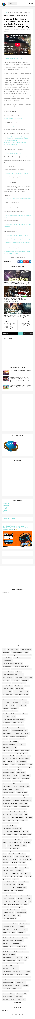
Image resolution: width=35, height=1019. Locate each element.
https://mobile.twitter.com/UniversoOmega (17, 242)
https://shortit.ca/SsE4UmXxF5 (13, 118)
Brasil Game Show (7, 685)
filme (19, 769)
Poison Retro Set (7, 876)
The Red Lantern (7, 951)
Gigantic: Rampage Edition (10, 783)
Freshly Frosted (7, 775)
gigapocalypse (24, 783)
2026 (4, 655)
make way (28, 839)
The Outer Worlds (20, 946)
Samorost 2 (28, 898)
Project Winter (18, 876)
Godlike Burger (7, 786)
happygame (24, 795)
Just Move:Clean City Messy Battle (12, 828)
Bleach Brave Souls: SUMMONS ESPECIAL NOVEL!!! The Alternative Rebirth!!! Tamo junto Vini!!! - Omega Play (20, 379)
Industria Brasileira (24, 806)
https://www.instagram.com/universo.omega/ (17, 239)
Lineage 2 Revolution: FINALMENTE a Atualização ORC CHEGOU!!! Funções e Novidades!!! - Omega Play (15, 299)
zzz (24, 999)
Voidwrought (6, 988)
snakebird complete (16, 907)
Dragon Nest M (7, 755)
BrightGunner (18, 685)
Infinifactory (6, 809)
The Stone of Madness (9, 954)
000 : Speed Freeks (13, 649)
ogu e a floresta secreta (9, 865)
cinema (12, 705)
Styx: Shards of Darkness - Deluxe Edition (14, 921)
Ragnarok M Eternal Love (9, 881)
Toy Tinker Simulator (8, 974)
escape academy (21, 761)
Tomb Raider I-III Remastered (10, 965)
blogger (21, 333)
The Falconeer (19, 940)
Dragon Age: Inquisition (21, 753)
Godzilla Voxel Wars (19, 786)
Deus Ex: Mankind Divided (17, 739)
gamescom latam (25, 775)
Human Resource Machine (10, 803)
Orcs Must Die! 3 (24, 867)
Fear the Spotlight (15, 767)
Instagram (6, 505)
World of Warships (7, 996)
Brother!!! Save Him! (8, 688)
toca (19, 960)
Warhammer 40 (16, 988)
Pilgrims (27, 873)
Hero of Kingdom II (17, 797)
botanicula (25, 680)
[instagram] (12, 1014)
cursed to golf (6, 722)
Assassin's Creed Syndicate (21, 666)
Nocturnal (5, 862)
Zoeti (19, 999)
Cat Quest (14, 699)
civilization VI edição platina (10, 711)
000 (4, 649)
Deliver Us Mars (7, 733)
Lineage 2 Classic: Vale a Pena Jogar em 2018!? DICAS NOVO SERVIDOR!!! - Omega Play (17, 316)
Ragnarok (15, 879)
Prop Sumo (28, 876)
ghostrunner (25, 778)
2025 (26, 652)
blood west (19, 677)
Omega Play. (6, 867)
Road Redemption (8, 890)
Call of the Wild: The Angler (21, 691)
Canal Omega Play (13, 12)
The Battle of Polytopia (9, 932)
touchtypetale (26, 971)
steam (13, 915)
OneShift (14, 867)
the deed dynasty (8, 940)
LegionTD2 (25, 831)
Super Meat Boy (24, 923)
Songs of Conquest (8, 912)
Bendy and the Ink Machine (10, 674)
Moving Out (12, 853)
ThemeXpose (14, 1017)
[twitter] (19, 1014)
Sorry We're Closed (21, 912)
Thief (26, 957)
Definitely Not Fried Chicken (19, 730)
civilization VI (14, 708)
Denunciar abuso (9, 518)
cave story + (6, 702)
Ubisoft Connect (26, 979)
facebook (30, 333)
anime (28, 657)
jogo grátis (15, 820)
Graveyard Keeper (8, 789)
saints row (11, 898)
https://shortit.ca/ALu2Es (11, 126)
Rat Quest (20, 884)
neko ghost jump (7, 856)
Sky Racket (24, 904)
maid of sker (18, 839)
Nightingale (14, 859)
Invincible (5, 811)
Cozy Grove (6, 716)
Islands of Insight (17, 814)
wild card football (23, 991)
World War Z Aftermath (9, 999)
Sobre (23, 909)
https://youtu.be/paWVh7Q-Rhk (13, 58)
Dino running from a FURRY (10, 741)
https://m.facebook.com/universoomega (16, 235)
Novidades (22, 862)
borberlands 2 (15, 680)
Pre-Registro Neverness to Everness (20, 370)
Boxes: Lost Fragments (19, 683)
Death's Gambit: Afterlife (9, 727)
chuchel (5, 705)
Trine (26, 974)
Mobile (4, 848)
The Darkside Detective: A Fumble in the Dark (15, 937)
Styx (19, 915)
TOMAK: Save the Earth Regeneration (13, 963)
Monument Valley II (14, 848)
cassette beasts (25, 697)
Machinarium (14, 837)
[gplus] (16, 1014)
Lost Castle (6, 837)
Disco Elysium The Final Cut (10, 744)
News (27, 856)
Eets (29, 755)
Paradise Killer (19, 870)
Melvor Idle (27, 842)
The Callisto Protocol (8, 935)
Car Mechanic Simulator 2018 (10, 697)
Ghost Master (16, 778)
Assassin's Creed (7, 666)
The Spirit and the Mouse (21, 951)
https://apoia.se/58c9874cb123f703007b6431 (17, 199)
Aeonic (29, 655)
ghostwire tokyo (17, 781)
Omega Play (6, 507)
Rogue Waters (19, 890)
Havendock (6, 797)
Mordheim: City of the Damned (11, 851)
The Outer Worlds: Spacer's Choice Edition (14, 949)
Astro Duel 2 (6, 669)
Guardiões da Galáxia (8, 792)
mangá (4, 842)
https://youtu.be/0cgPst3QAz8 (13, 153)
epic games (11, 761)
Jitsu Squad (29, 817)
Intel (24, 809)
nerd (16, 856)
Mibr (4, 845)
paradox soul (6, 873)
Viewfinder (25, 985)
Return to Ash (6, 887)
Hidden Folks (27, 797)
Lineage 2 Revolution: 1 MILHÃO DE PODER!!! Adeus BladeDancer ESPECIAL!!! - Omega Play (17, 283)
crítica (13, 716)
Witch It (12, 993)
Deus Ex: (5, 739)
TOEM (24, 960)
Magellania (24, 837)
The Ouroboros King (8, 946)
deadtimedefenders (17, 725)
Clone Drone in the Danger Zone (11, 713)
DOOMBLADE (25, 750)
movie (4, 853)
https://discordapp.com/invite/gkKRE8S (16, 173)
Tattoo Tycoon (6, 929)
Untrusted (17, 985)
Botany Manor (6, 683)
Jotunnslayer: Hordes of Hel (10, 823)
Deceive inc (6, 730)
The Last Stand (6, 943)
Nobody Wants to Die (25, 859)
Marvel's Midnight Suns (15, 842)
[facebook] (22, 1014)
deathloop (21, 727)
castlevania (6, 699)
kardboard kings (7, 831)
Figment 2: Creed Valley (9, 769)
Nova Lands (14, 862)
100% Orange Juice (26, 649)
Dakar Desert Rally (18, 722)
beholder (18, 671)
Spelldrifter (6, 915)
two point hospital (8, 979)
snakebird (5, 907)
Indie (15, 806)
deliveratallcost (18, 733)
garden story (6, 778)
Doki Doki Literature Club (9, 747)
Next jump (5, 859)
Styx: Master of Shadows (9, 918)
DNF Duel (22, 744)
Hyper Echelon (23, 803)
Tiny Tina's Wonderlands (9, 960)
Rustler (29, 895)
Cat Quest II (23, 699)
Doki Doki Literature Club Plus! (11, 750)
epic (4, 761)
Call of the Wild (7, 691)
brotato (27, 685)
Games (15, 775)
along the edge (7, 657)
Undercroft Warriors (8, 982)
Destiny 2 (5, 736)
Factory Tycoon (21, 764)
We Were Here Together (9, 991)
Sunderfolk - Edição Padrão (10, 923)
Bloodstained (28, 677)
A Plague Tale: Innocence (18, 655)
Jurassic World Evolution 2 (9, 825)
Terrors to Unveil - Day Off (20, 929)
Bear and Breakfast (8, 671)
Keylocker (17, 831)
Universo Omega (8, 512)
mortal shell (25, 851)
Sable (4, 898)
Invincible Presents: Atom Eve (18, 811)
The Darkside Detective (22, 935)
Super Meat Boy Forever (9, 926)
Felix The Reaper (26, 767)
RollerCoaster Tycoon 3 (9, 893)
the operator (16, 943)
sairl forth (19, 898)
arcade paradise (7, 660)
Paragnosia (15, 873)
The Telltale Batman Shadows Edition (12, 957)
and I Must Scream (19, 657)
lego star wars (7, 834)
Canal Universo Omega (21, 694)
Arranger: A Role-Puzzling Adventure (12, 663)
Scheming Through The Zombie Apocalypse (14, 901)
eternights (5, 764)
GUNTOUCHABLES (22, 792)
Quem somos (6, 879)
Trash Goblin (19, 974)
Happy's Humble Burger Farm (10, 795)
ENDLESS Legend (24, 758)
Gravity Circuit (18, 789)
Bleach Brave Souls (8, 677)
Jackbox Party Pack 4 (17, 817)
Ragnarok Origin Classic (9, 884)
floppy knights (20, 772)
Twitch (5, 508)
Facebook (6, 503)
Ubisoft (17, 979)
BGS (21, 674)
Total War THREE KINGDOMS (10, 968)
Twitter (5, 510)
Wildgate (5, 993)
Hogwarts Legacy (26, 800)
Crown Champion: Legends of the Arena (13, 719)
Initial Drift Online (16, 809)
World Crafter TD (21, 993)
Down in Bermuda (7, 753)
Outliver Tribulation (8, 870)
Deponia (26, 733)
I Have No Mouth (7, 806)
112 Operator (6, 652)
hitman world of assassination (11, 800)
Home (5, 12)
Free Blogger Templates (23, 1017)
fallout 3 (5, 767)
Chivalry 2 (25, 702)
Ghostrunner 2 (6, 781)
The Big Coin (21, 932)
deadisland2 (6, 725)
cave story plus (16, 702)
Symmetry (21, 926)
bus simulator (19, 688)
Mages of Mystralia (8, 839)
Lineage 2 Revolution (24, 12)
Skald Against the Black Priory (11, 904)
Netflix (22, 856)
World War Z (18, 996)
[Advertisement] (17, 412)
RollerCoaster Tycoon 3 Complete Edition (14, 895)
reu (14, 887)
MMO (24, 845)
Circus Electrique (21, 705)
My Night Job (21, 853)
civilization (5, 708)
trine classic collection (9, 977)
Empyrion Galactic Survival (10, 758)
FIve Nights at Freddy (8, 772)
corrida (25, 713)
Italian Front (6, 817)
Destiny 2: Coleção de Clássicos (18, 736)
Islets (26, 814)
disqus (25, 333)
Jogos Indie (24, 820)
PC (22, 873)
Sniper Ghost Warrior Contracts (11, 909)
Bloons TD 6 (6, 680)
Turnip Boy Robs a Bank (24, 977)
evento (13, 764)
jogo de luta (6, 820)
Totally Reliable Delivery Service (11, 971)
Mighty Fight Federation (14, 845)
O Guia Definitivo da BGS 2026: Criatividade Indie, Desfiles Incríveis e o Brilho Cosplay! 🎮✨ (17, 528)
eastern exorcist (21, 755)
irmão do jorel (7, 814)
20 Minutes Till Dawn (17, 652)
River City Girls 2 (21, 887)
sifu (30, 901)
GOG (28, 786)
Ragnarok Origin (23, 881)
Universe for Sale (20, 982)
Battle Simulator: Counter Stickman (21, 669)
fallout (30, 764)
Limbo (15, 834)
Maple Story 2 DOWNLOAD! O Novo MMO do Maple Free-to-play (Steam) (20, 386)
